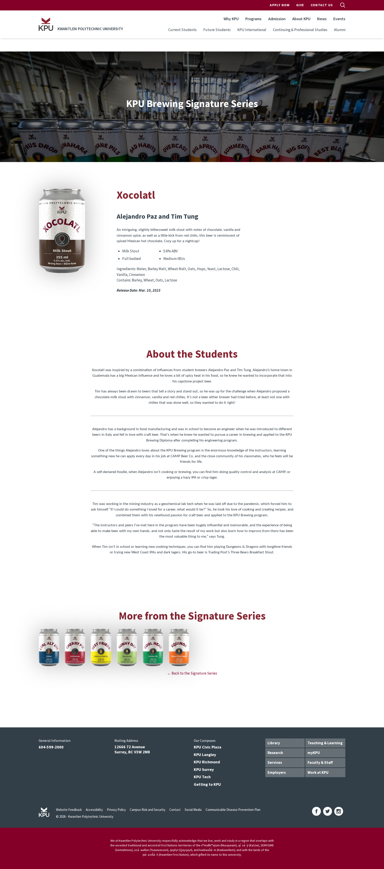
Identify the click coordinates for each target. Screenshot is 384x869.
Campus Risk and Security (147, 810)
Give (300, 5)
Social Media (193, 810)
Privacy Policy (116, 810)
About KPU (301, 18)
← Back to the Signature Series (192, 673)
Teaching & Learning (325, 742)
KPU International (251, 29)
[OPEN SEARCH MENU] (342, 5)
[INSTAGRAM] (338, 811)
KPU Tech (202, 776)
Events (339, 18)
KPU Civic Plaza (207, 747)
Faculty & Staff (320, 762)
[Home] (46, 24)
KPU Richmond (207, 761)
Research (275, 752)
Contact (175, 810)
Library (274, 742)
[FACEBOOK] (316, 811)
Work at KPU (318, 772)
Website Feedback (69, 810)
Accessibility (94, 810)
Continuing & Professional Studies (300, 29)
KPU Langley (205, 754)
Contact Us (322, 5)
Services (275, 762)
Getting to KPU (207, 784)
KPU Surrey (204, 769)
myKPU (314, 752)
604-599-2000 (51, 747)
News (322, 18)
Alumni (339, 29)
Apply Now (280, 5)
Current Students (182, 29)
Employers (277, 772)
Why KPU (231, 18)
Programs (253, 18)
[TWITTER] (327, 811)
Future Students (217, 29)
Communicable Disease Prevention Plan (233, 810)
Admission (277, 18)
